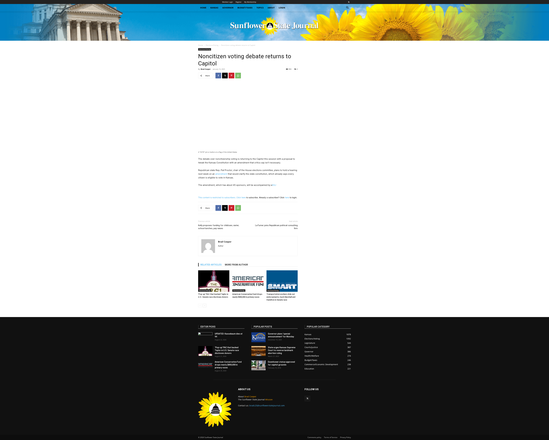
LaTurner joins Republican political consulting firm (276, 227)
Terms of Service (330, 437)
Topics (260, 7)
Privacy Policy (345, 437)
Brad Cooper (206, 69)
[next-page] (204, 305)
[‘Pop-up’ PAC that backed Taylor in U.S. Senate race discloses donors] (213, 281)
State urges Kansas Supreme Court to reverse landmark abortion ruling (281, 350)
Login (282, 7)
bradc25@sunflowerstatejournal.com (267, 405)
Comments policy (314, 437)
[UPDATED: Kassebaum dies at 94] (205, 337)
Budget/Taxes (244, 7)
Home (203, 7)
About (271, 7)
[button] (347, 8)
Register (238, 2)
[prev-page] (200, 305)
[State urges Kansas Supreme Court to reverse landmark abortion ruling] (258, 351)
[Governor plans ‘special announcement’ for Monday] (258, 337)
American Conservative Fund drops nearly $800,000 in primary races (228, 365)
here (243, 197)
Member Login (227, 2)
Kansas (214, 7)
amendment (221, 174)
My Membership (250, 2)
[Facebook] (218, 75)
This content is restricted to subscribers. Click (219, 197)
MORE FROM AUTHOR (236, 264)
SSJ (274, 185)
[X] (349, 2)
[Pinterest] (231, 75)
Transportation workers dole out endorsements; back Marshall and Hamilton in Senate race (280, 297)
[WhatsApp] (238, 75)
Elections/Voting (212, 45)
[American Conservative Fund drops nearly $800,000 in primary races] (247, 281)
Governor (227, 7)
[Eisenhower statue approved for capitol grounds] (258, 365)
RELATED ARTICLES (210, 264)
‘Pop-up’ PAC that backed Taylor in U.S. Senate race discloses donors (227, 350)
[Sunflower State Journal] (274, 26)
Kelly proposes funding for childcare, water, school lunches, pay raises (218, 227)
